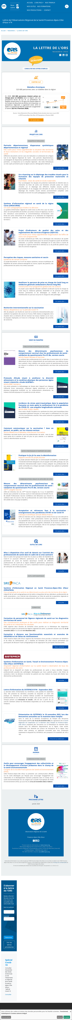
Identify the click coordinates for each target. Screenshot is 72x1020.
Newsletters (11, 30)
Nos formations (43, 6)
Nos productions (34, 10)
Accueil (30, 3)
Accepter (66, 1017)
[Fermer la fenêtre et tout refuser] (70, 1010)
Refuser (59, 1017)
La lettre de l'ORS (22, 30)
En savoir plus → (36, 120)
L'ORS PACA (38, 3)
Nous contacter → (60, 647)
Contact (47, 10)
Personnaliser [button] (6, 1017)
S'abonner (8, 937)
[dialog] (36, 1014)
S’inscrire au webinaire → (58, 739)
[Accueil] (4, 6)
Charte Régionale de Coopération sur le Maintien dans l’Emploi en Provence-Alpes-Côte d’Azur (43, 722)
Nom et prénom (9, 907)
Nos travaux (50, 3)
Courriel (6, 916)
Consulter (8, 994)
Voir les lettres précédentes (9, 944)
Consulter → (62, 571)
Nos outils (31, 6)
